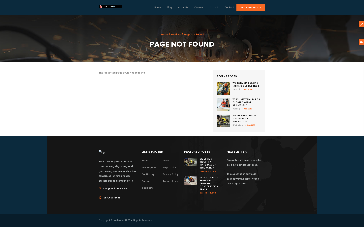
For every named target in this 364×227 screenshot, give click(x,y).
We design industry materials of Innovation (244, 118)
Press (166, 160)
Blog (169, 7)
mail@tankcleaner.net (115, 188)
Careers (198, 7)
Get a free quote (251, 7)
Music (235, 109)
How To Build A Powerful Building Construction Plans (209, 183)
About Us (183, 7)
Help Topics (169, 167)
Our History (147, 174)
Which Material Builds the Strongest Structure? (246, 102)
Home (157, 7)
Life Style (236, 125)
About (145, 160)
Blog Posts (147, 188)
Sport (235, 89)
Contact (229, 7)
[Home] (110, 7)
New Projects (148, 167)
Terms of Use (170, 181)
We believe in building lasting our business (245, 84)
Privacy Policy (170, 174)
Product (213, 7)
